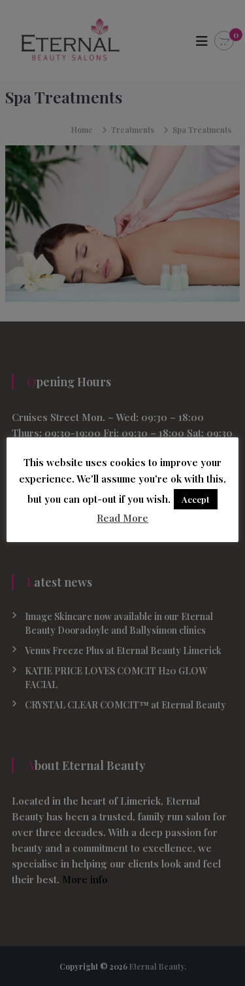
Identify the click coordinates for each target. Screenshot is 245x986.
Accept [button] (196, 499)
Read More (122, 517)
